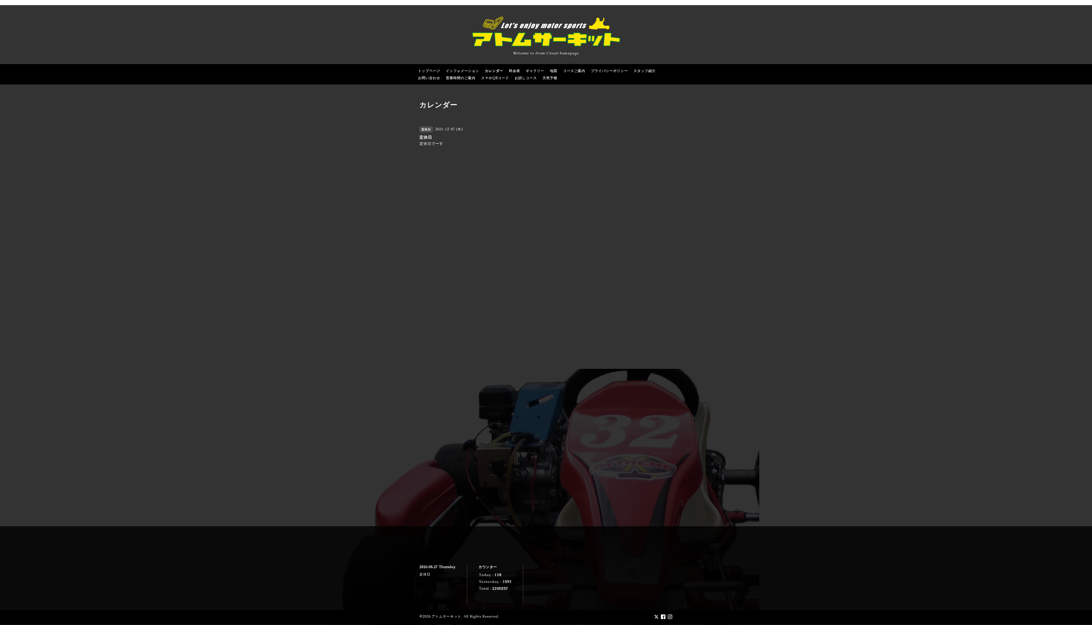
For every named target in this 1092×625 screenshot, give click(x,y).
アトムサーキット (446, 616)
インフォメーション (462, 71)
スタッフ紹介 (645, 71)
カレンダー (494, 71)
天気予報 (550, 78)
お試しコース (526, 78)
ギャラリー (535, 71)
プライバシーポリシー (609, 71)
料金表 (514, 71)
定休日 (425, 574)
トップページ (429, 71)
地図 (553, 71)
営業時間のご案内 (460, 78)
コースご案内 (574, 71)
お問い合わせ (429, 78)
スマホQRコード (495, 78)
